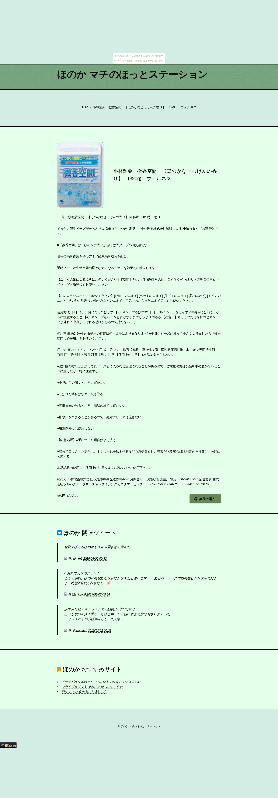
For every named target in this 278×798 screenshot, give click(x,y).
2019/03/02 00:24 (98, 594)
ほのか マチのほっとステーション (132, 74)
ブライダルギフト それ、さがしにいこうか (92, 687)
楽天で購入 (207, 499)
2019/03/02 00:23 (99, 630)
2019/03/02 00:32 (95, 558)
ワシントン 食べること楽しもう (84, 691)
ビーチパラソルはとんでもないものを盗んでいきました (101, 682)
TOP (85, 107)
